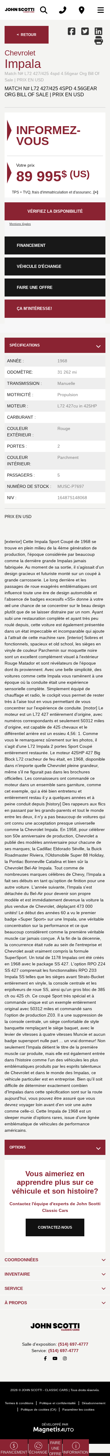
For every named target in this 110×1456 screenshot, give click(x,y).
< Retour (26, 35)
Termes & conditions (19, 1403)
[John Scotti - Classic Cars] (19, 10)
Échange (38, 1452)
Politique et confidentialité (57, 1403)
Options (17, 1147)
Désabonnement (93, 1403)
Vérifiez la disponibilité (55, 211)
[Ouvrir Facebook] (45, 1358)
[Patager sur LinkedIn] (98, 31)
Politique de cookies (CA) (38, 1409)
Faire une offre (35, 287)
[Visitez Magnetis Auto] (55, 1429)
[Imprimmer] (99, 40)
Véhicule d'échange (39, 266)
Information (75, 1452)
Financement (31, 245)
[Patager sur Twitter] (85, 31)
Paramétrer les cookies (78, 1409)
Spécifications (24, 345)
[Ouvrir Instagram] (65, 1358)
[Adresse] (81, 10)
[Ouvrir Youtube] (55, 1358)
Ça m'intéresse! (34, 308)
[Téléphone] (62, 10)
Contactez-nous (55, 1227)
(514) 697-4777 (73, 1344)
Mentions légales (20, 224)
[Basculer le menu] (98, 10)
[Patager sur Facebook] (72, 31)
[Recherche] (43, 10)
